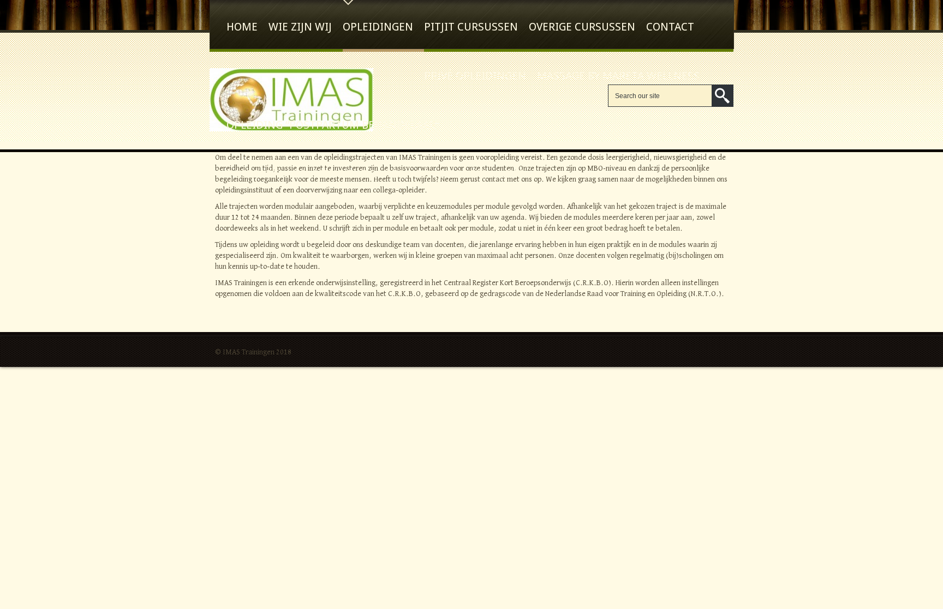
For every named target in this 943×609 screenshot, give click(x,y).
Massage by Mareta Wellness (618, 75)
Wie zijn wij (300, 26)
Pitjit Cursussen (471, 26)
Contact (670, 26)
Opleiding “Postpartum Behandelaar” (332, 124)
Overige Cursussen (582, 26)
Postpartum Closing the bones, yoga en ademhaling (375, 173)
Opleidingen (378, 26)
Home (242, 26)
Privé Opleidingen (475, 75)
